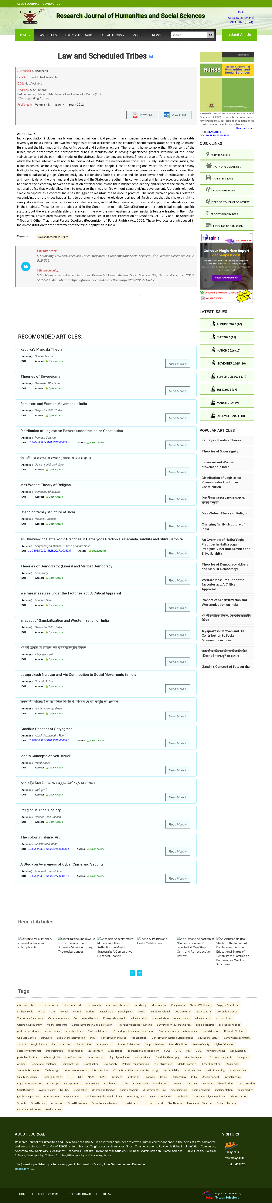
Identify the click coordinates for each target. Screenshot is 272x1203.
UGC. (198, 1050)
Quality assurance (27, 1076)
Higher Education (211, 1063)
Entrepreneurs (72, 1083)
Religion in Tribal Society (40, 810)
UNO (178, 1050)
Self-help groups (136, 1096)
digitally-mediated (119, 1057)
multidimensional (160, 1011)
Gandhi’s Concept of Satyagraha (46, 729)
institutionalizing (215, 1070)
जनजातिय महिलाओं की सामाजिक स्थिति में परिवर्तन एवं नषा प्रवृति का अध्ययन (69, 701)
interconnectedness (118, 1004)
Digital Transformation (29, 1083)
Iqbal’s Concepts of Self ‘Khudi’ (45, 756)
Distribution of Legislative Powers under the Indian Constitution (71, 431)
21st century (95, 1050)
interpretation (104, 1044)
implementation (224, 1089)
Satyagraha (243, 1057)
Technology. (52, 1070)
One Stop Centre (26, 1037)
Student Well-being (201, 1004)
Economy (149, 1076)
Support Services (154, 1044)
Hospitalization (131, 1102)
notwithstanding (216, 1050)
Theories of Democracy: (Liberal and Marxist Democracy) (66, 566)
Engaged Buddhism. (228, 1004)
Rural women (51, 1096)
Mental (64, 1011)
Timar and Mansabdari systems (134, 1024)
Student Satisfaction (129, 1044)
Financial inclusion (160, 1096)
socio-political (52, 1030)
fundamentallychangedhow (209, 1096)
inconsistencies (61, 1044)
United (77, 1011)
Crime (163, 1076)
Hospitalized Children (199, 1102)
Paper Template (222, 178)
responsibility (93, 1004)
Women (177, 1083)
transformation (54, 1050)
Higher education (52, 1076)
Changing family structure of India (47, 512)
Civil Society (110, 1063)
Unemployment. (211, 1076)
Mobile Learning (186, 1063)
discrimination (179, 1089)
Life (53, 1011)
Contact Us (51, 3)
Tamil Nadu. (182, 1096)
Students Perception (28, 1070)
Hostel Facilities (178, 1044)
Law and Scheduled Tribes (102, 56)
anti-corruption (95, 1057)
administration (160, 1017)
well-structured (163, 1063)
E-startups (53, 1083)
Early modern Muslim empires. (174, 1024)
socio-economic (205, 1024)
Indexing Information (227, 226)
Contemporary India (221, 1057)
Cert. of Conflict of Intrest (230, 202)
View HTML (178, 115)
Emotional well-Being (29, 1109)
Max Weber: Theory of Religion (45, 485)
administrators (238, 1096)
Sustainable (106, 1011)
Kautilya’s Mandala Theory (41, 349)
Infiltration (133, 1076)
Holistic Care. (53, 1109)
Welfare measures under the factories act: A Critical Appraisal (70, 593)
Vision (41, 1011)
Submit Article (239, 34)
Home (23, 35)
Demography (179, 1076)
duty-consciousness (75, 1070)
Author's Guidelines (226, 166)
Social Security (25, 1089)
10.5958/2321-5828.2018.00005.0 (48, 740)
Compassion (178, 1004)
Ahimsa (21, 1063)
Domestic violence (227, 1011)
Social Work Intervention (71, 1037)
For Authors (111, 35)
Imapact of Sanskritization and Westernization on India (64, 620)
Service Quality (200, 1044)
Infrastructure (233, 1076)
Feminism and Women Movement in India (53, 404)
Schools (21, 1102)
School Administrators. (105, 1102)
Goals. (141, 1011)
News (156, 35)
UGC (70, 1076)
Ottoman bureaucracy (29, 1024)
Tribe (125, 1083)
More (137, 35)
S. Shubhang (40, 70)
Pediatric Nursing (226, 1102)
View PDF (145, 114)
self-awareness (49, 1004)
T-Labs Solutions (227, 1197)
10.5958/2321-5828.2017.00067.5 (48, 875)
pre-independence (229, 1024)
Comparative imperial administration (92, 1024)
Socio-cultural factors (86, 1017)
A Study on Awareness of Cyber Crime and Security (61, 864)
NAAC (91, 1076)
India (194, 1076)
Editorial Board (78, 35)
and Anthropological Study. (32, 1044)
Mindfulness (159, 1004)
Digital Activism (70, 1063)
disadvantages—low (154, 1089)
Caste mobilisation (98, 1030)
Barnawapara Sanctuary (237, 1037)
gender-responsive (28, 1096)
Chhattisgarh (140, 1083)
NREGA (64, 1089)
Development (125, 1011)
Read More (177, 363)
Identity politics (74, 1030)
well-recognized (153, 1102)
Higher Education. (224, 1044)
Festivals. (208, 1083)
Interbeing (140, 1004)
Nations (90, 1011)
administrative (139, 1017)
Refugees (117, 1076)
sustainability (245, 1089)
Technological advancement (143, 1050)
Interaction (57, 1102)
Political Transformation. (135, 1063)
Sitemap (107, 1194)
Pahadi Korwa (160, 1083)
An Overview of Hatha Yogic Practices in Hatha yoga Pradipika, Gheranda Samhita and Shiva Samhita (101, 539)
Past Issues (47, 35)
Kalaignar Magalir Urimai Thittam (103, 1096)
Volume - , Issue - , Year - (59, 104)
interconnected (26, 1004)
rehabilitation (211, 1030)
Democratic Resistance (44, 1063)
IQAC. (103, 1076)
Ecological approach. (114, 1017)
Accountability (238, 1050)
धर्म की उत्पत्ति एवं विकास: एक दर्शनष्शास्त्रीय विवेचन (53, 647)
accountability (172, 1070)
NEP (80, 1076)
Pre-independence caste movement (133, 1030)
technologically (51, 1057)
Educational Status (208, 1037)
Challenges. (110, 1083)
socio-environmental (29, 1050)
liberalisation (225, 1083)
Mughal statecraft (57, 1024)
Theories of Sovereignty (40, 376)
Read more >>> (245, 128)
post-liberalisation (27, 1057)
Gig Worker (80, 1089)
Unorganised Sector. (103, 1089)
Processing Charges (223, 214)
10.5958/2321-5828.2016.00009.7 (48, 442)
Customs (192, 1083)
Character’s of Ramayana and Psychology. (136, 1070)
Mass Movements (194, 1057)
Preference (92, 1083)
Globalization (115, 1050)
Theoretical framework (30, 1017)
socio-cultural (183, 1011)
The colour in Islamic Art (40, 837)
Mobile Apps (232, 1063)
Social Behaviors (77, 1102)
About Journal (28, 3)
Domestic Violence (234, 1030)
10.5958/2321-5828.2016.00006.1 (48, 848)
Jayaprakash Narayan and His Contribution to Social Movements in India (78, 674)
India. (93, 1037)
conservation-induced (113, 1037)
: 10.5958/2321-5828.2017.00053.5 (49, 550)
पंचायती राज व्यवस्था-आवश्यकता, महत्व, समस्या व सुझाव (55, 458)
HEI (188, 1050)
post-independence (28, 1030)
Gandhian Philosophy (167, 1057)
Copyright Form (223, 190)
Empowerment (72, 1096)
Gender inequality (58, 1017)
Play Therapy (175, 1102)
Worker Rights (47, 1089)
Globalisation (91, 1063)
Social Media (38, 1102)
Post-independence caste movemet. (179, 1030)
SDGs (167, 1050)
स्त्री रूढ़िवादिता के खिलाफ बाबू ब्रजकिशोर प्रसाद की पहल (57, 783)
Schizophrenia (25, 1011)
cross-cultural (224, 1017)
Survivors (46, 1037)
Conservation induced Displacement (172, 1037)
